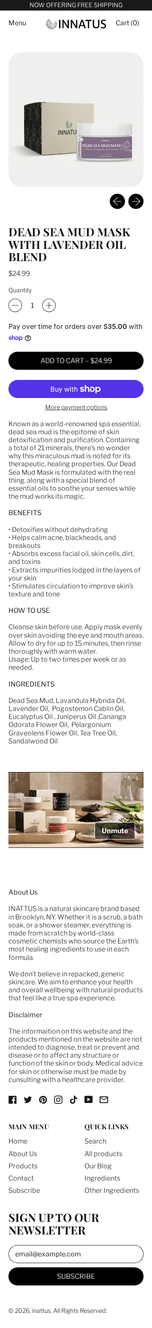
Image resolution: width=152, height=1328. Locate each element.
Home (17, 1141)
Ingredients (102, 1178)
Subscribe (24, 1190)
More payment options (76, 407)
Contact (21, 1178)
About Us (22, 1154)
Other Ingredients (111, 1190)
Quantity (20, 290)
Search (95, 1141)
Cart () (127, 25)
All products (103, 1154)
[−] (15, 305)
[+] (49, 305)
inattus (41, 1311)
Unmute (115, 831)
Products (23, 1166)
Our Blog (98, 1166)
